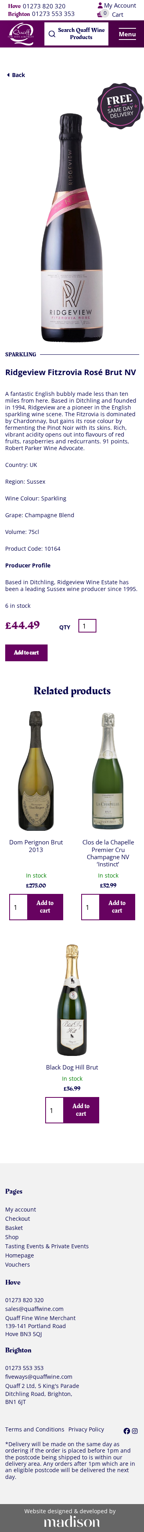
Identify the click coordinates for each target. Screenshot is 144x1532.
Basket (14, 1228)
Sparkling (20, 354)
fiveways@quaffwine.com (38, 1376)
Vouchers (17, 1264)
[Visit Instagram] (135, 1431)
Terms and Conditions (34, 1429)
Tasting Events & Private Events (47, 1246)
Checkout (17, 1218)
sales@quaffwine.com (34, 1308)
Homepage (19, 1255)
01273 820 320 (44, 6)
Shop (12, 1237)
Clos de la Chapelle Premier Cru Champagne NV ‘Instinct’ (108, 853)
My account (20, 1209)
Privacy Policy (86, 1429)
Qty (64, 627)
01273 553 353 (53, 14)
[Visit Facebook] (127, 1431)
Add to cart (26, 652)
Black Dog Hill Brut (72, 1067)
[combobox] (76, 33)
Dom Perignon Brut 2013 (36, 846)
